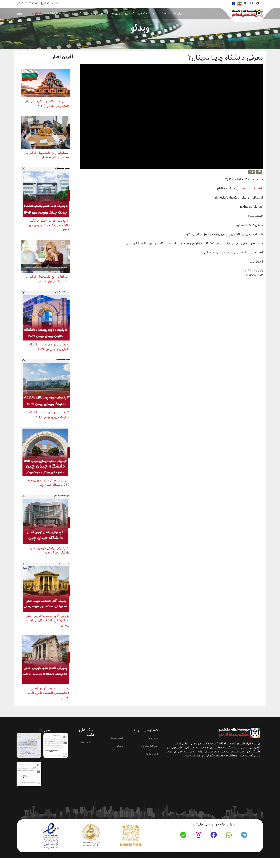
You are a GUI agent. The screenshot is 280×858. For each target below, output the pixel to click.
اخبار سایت (116, 738)
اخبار (38, 13)
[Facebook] (257, 3)
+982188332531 (29, 4)
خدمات (165, 13)
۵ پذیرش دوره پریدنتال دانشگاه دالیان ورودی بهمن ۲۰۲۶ (48, 347)
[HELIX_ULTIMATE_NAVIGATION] (19, 13)
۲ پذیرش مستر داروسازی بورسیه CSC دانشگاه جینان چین (48, 482)
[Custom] (245, 3)
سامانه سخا (87, 742)
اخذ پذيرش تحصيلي (249, 188)
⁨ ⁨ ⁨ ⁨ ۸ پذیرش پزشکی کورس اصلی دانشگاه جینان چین (48, 550)
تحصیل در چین (124, 13)
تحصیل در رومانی (96, 13)
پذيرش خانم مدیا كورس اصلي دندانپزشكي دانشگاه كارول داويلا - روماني (47, 693)
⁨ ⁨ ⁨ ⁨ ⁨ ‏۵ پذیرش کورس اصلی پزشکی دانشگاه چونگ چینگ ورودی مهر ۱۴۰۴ (47, 225)
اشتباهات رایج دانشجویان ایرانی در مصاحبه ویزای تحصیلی (47, 155)
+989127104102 (52, 4)
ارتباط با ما (50, 13)
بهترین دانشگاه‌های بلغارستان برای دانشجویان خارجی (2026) (47, 104)
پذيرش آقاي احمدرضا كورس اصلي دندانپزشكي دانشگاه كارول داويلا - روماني (47, 620)
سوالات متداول (147, 13)
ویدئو (120, 746)
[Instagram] (251, 3)
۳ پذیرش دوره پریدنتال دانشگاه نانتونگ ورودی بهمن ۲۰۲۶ (48, 415)
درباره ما (178, 13)
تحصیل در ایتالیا (71, 13)
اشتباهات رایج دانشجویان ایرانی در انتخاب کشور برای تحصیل (47, 279)
